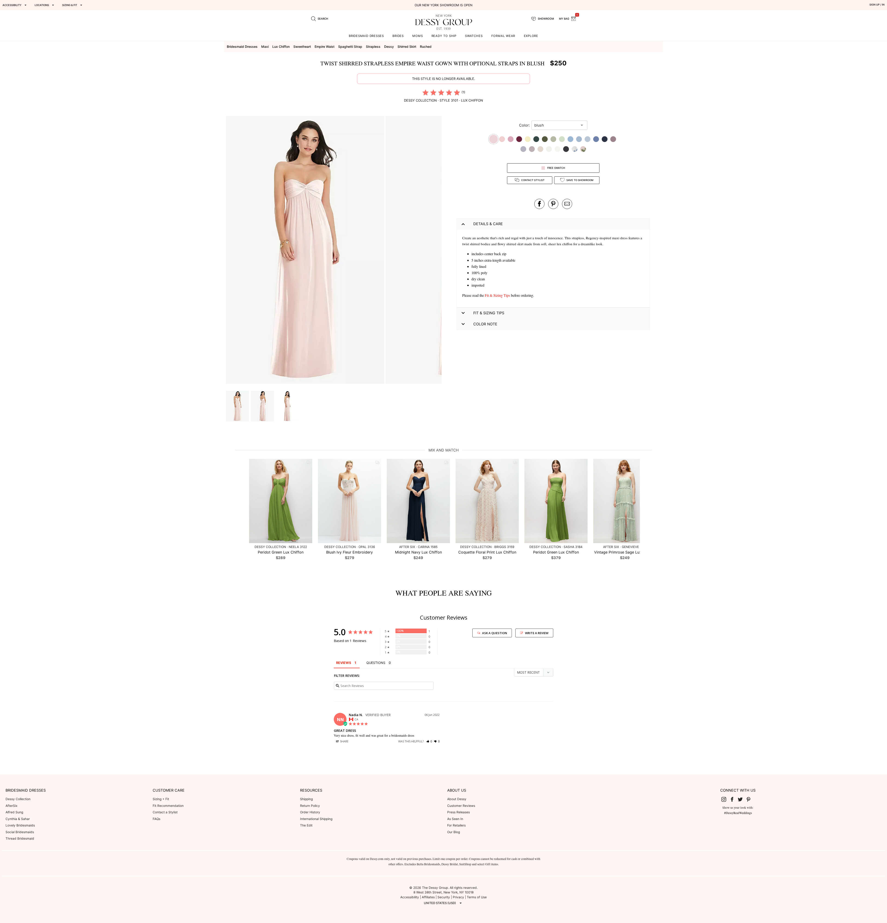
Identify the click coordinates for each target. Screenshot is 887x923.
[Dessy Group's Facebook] (734, 799)
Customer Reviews (461, 806)
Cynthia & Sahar (18, 819)
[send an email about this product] (567, 204)
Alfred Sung (14, 812)
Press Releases (458, 812)
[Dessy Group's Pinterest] (750, 799)
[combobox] (556, 125)
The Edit (306, 825)
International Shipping (316, 819)
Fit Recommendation (168, 806)
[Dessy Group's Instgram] (726, 799)
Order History (310, 812)
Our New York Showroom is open (443, 5)
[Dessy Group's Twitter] (742, 799)
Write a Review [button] (536, 633)
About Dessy (456, 799)
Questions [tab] (375, 663)
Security (443, 897)
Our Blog (453, 832)
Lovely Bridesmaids (20, 825)
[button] (306, 250)
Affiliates (428, 897)
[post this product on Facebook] (539, 204)
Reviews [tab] (343, 663)
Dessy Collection (18, 799)
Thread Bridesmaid (20, 838)
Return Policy (310, 806)
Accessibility (409, 897)
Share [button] (343, 741)
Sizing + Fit (161, 799)
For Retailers (456, 825)
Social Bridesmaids (20, 832)
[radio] (425, 92)
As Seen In (455, 819)
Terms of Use (477, 897)
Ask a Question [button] (494, 633)
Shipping (306, 799)
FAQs (156, 819)
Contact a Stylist (165, 812)
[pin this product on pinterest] (553, 204)
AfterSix (11, 806)
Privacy (458, 897)
